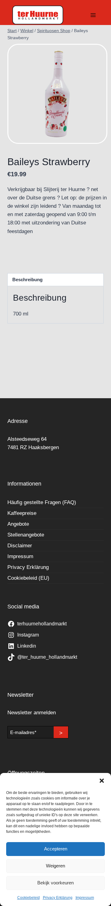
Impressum (85, 898)
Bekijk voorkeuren (55, 882)
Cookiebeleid (28, 898)
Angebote (18, 524)
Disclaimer (19, 546)
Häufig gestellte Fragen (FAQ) (41, 502)
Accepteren (55, 848)
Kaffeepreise (21, 513)
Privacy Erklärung (57, 898)
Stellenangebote (25, 535)
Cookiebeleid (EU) (28, 578)
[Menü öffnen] (93, 15)
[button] (102, 781)
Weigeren (55, 865)
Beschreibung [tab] (27, 279)
